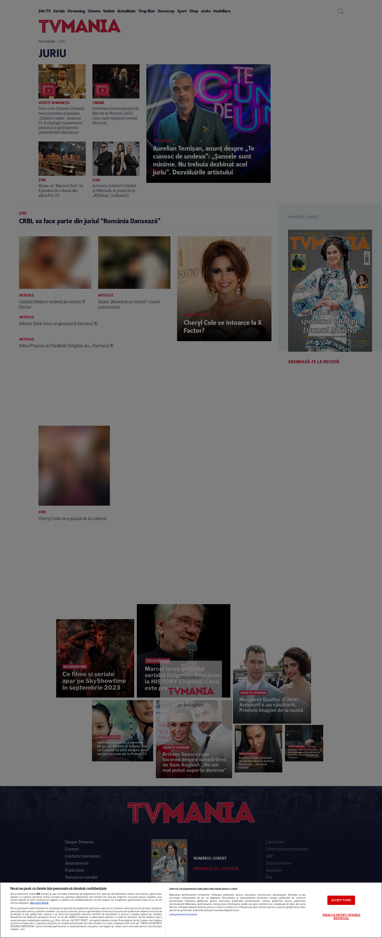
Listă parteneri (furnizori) (183, 914)
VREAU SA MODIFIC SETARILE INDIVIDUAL (341, 916)
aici (53, 920)
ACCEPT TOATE (341, 900)
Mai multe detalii (39, 902)
